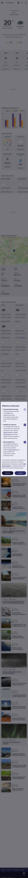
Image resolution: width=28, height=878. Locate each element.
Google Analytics (8, 432)
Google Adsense (12, 449)
